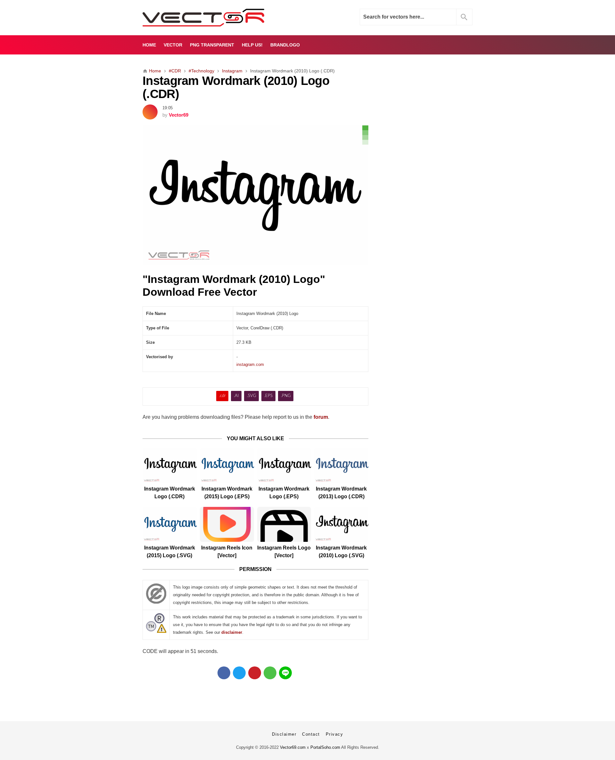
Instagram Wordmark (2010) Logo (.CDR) (236, 87)
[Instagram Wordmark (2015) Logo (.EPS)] (227, 465)
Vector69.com (293, 747)
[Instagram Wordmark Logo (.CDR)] (170, 465)
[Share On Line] (285, 672)
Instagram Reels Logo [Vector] (284, 551)
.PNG (286, 396)
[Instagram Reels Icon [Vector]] (227, 524)
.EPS (268, 396)
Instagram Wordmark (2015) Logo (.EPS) (226, 492)
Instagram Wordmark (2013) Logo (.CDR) (341, 492)
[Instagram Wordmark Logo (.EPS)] (284, 465)
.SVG (251, 396)
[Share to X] (239, 672)
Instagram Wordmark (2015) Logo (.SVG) (169, 551)
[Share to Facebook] (223, 672)
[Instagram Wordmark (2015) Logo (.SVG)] (170, 524)
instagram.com (250, 364)
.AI (236, 396)
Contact (311, 734)
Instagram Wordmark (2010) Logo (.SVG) (341, 551)
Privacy (334, 734)
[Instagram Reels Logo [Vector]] (284, 524)
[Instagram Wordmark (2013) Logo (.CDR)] (341, 465)
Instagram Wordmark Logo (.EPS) (283, 492)
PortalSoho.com (325, 747)
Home (149, 44)
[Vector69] (223, 17)
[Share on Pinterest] (254, 672)
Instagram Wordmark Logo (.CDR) (169, 492)
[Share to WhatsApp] (270, 672)
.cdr (222, 396)
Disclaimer (284, 734)
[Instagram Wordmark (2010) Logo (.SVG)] (341, 524)
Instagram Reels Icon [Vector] (226, 551)
